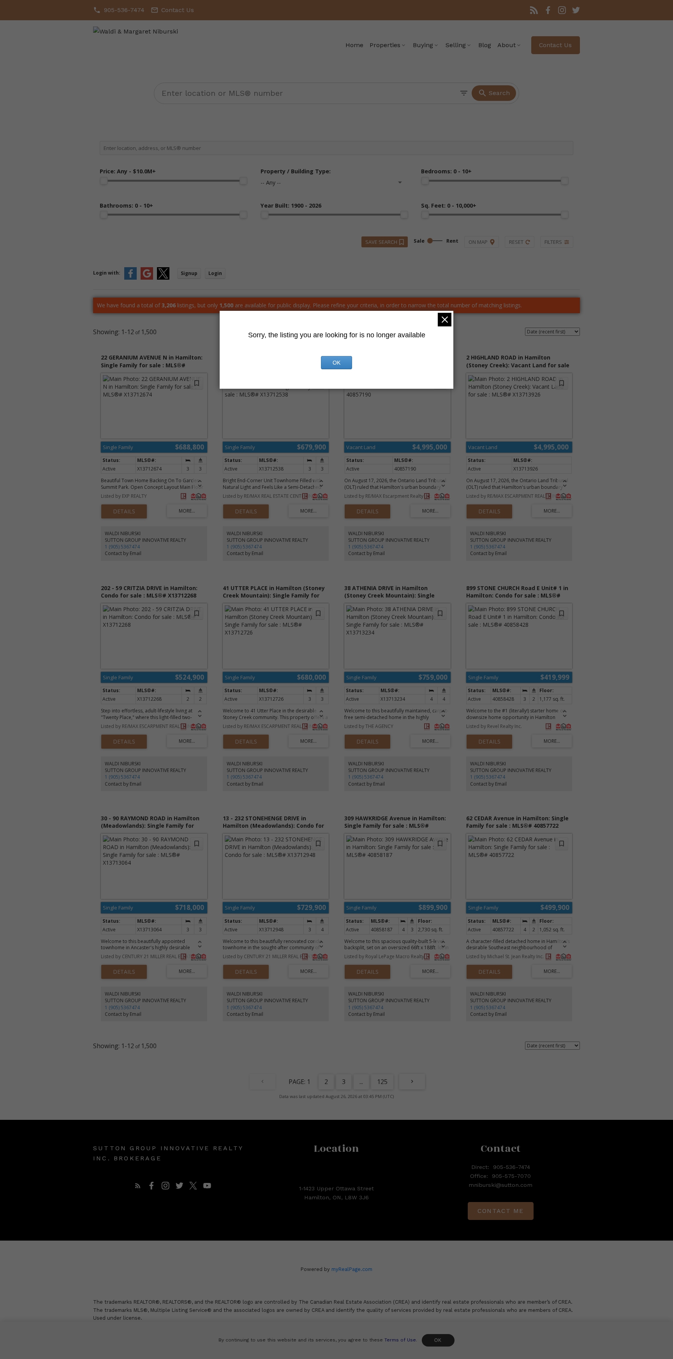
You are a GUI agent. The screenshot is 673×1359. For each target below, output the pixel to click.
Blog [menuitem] (484, 45)
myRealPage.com (351, 1269)
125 (382, 1081)
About (506, 45)
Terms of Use (400, 1340)
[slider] (103, 181)
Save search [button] (381, 241)
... (361, 1081)
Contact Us (177, 10)
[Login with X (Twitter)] (163, 278)
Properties (385, 45)
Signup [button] (189, 273)
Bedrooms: (446, 171)
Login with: (106, 273)
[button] (118, 10)
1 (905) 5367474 (122, 546)
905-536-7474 (124, 10)
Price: (128, 171)
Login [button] (215, 273)
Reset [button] (516, 241)
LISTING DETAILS (124, 511)
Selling (456, 45)
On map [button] (478, 241)
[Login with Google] (147, 278)
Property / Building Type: (296, 171)
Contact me (500, 1210)
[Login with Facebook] (130, 278)
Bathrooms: (126, 205)
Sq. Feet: (448, 205)
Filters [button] (553, 241)
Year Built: (291, 205)
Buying (423, 45)
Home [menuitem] (354, 45)
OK (438, 1340)
